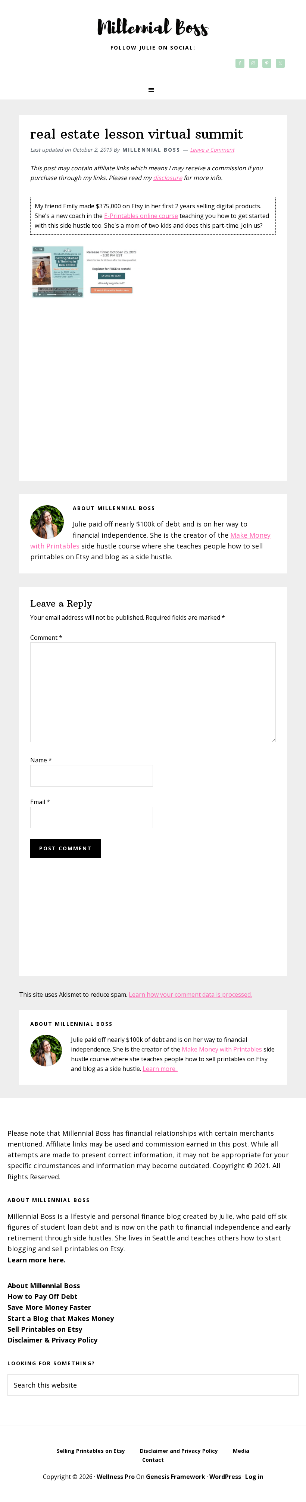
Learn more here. (36, 1259)
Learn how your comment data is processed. (190, 994)
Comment (46, 637)
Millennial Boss (153, 22)
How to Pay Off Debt (42, 1296)
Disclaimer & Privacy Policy (52, 1339)
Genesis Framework (175, 1477)
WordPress (225, 1477)
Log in (254, 1477)
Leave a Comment (212, 149)
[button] (153, 89)
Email (40, 802)
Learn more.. (160, 1069)
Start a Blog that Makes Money (60, 1318)
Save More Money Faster (49, 1307)
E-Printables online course (141, 216)
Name (41, 760)
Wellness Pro (116, 1477)
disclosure (167, 178)
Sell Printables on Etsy (44, 1329)
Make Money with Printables (222, 1049)
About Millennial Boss (43, 1285)
